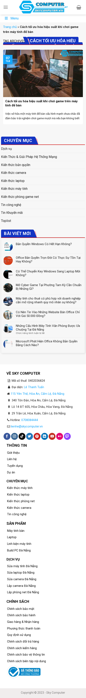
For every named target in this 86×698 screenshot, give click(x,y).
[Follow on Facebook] (7, 436)
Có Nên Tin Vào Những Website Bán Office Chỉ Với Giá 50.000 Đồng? (48, 314)
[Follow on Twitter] (29, 436)
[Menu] (5, 7)
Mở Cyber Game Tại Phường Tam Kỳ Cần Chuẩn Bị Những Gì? (48, 287)
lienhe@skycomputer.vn (27, 426)
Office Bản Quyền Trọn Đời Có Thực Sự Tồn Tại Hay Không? (48, 259)
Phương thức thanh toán (23, 628)
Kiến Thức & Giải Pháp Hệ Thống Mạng (29, 157)
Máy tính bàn (15, 531)
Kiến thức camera (13, 173)
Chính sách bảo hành (21, 615)
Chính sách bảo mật (20, 609)
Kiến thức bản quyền (15, 165)
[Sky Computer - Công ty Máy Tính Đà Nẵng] (43, 7)
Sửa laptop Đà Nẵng (20, 572)
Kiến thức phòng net (21, 501)
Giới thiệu (13, 453)
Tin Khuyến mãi (12, 213)
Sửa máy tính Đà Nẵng (22, 566)
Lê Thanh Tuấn (34, 387)
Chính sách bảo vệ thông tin (26, 654)
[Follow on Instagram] (14, 436)
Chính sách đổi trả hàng (23, 641)
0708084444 (29, 420)
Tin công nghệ (11, 205)
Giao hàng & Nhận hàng (23, 622)
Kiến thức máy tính (14, 189)
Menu (14, 18)
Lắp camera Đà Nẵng (21, 586)
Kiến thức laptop (13, 181)
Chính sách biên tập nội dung (26, 661)
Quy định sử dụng (19, 635)
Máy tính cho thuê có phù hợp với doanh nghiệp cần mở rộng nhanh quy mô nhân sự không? (48, 300)
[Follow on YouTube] (52, 436)
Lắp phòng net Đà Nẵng (23, 592)
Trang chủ (10, 27)
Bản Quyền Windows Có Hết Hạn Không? (44, 244)
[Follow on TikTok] (22, 436)
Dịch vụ (6, 149)
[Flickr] (59, 436)
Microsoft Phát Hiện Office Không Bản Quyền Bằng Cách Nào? (46, 343)
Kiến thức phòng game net (20, 197)
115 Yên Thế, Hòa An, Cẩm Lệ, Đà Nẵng (37, 394)
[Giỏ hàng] (78, 7)
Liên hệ (12, 459)
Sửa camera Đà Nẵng (21, 579)
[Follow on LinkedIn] (44, 436)
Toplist (6, 221)
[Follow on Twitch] (67, 436)
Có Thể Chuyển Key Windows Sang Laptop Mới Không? (48, 273)
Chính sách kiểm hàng (22, 648)
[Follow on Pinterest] (37, 436)
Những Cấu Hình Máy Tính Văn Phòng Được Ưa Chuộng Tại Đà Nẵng (48, 327)
